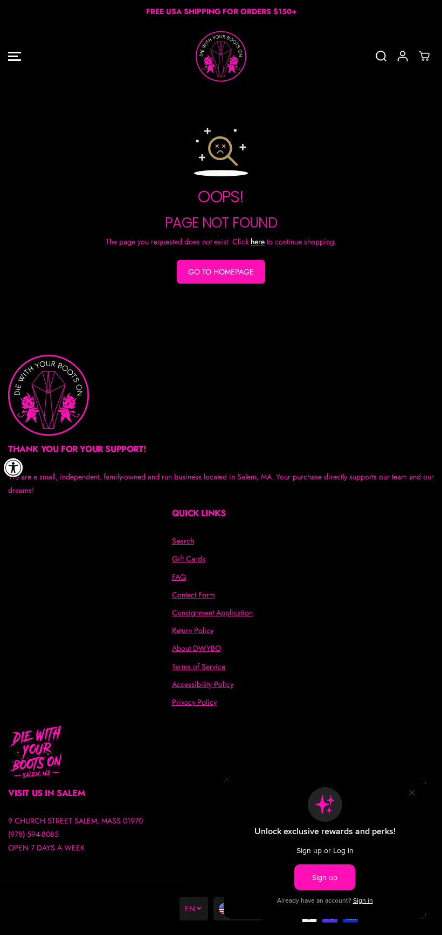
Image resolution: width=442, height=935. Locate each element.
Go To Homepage (221, 271)
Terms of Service (198, 666)
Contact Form (193, 594)
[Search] (381, 56)
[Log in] (402, 56)
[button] (14, 56)
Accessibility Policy (202, 684)
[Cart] (424, 56)
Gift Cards (188, 558)
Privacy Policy (194, 702)
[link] (221, 395)
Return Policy (192, 630)
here (258, 241)
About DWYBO (196, 648)
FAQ (179, 577)
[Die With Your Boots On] (221, 56)
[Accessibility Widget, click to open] (13, 467)
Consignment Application (212, 612)
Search (183, 540)
